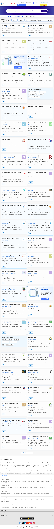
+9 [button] (11, 275)
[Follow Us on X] (23, 523)
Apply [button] (4, 35)
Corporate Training (14, 507)
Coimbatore (47, 481)
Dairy (30, 96)
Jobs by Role (17, 499)
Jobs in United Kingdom (24, 487)
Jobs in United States (33, 487)
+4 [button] (44, 209)
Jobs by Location (24, 499)
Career (22, 2)
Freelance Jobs (30, 493)
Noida (42, 481)
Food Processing (40, 94)
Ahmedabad (33, 481)
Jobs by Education (31, 499)
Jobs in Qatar (15, 487)
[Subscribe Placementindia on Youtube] (34, 523)
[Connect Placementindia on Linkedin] (25, 523)
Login (36, 2)
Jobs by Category (4, 499)
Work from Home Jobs (38, 493)
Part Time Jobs (9, 493)
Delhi (20, 481)
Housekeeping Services (33, 507)
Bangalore (3, 481)
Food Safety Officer (36, 96)
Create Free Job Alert (5, 501)
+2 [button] (19, 192)
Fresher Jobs (23, 493)
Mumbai (7, 481)
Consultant (29, 2)
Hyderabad (24, 481)
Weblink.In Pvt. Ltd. (28, 526)
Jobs (18, 2)
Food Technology (32, 94)
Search (44, 11)
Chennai (16, 481)
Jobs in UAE (3, 487)
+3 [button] (16, 175)
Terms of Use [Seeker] (30, 527)
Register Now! (18, 67)
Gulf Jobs (37, 499)
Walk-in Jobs (3, 493)
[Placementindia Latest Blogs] (29, 523)
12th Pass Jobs (46, 493)
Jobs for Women (17, 493)
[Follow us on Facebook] (20, 523)
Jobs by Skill (11, 499)
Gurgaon (38, 481)
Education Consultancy (5, 507)
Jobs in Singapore (41, 487)
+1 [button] (42, 76)
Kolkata (11, 481)
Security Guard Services (23, 507)
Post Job (43, 5)
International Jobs (44, 499)
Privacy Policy (22, 527)
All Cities (6, 482)
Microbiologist (43, 91)
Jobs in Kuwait (9, 487)
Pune (29, 481)
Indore (2, 482)
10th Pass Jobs (4, 495)
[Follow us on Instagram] (31, 523)
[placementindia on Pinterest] (27, 523)
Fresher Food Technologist (34, 91)
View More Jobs (26, 452)
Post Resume (22, 4)
